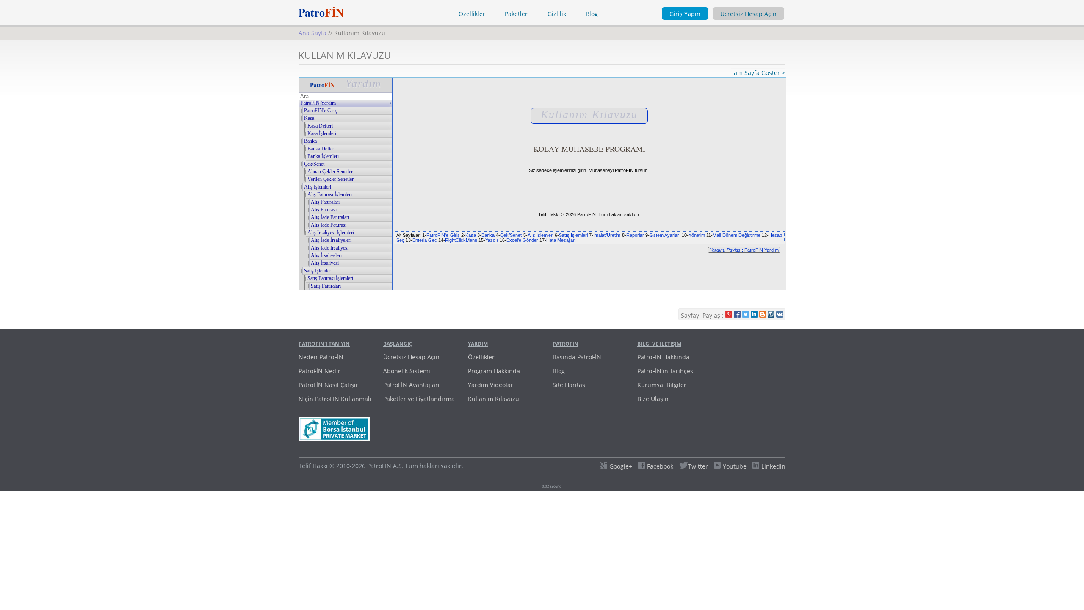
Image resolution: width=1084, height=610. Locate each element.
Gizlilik (557, 14)
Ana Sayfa (312, 33)
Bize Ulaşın (653, 399)
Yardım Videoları (491, 385)
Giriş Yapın (684, 14)
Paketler (516, 14)
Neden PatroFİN (321, 357)
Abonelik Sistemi (406, 371)
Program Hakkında (494, 371)
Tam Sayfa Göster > (758, 73)
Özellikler (472, 14)
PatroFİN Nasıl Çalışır (328, 385)
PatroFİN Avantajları (411, 385)
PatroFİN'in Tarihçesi (666, 371)
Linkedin (773, 466)
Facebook (660, 466)
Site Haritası (570, 385)
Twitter (698, 466)
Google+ (620, 466)
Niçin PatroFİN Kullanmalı (335, 399)
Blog (592, 14)
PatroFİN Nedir (319, 371)
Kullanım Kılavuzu (493, 399)
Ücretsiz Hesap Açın (748, 14)
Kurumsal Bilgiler (661, 385)
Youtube (735, 466)
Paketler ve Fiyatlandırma (419, 399)
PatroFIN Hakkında (663, 357)
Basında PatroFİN (577, 357)
